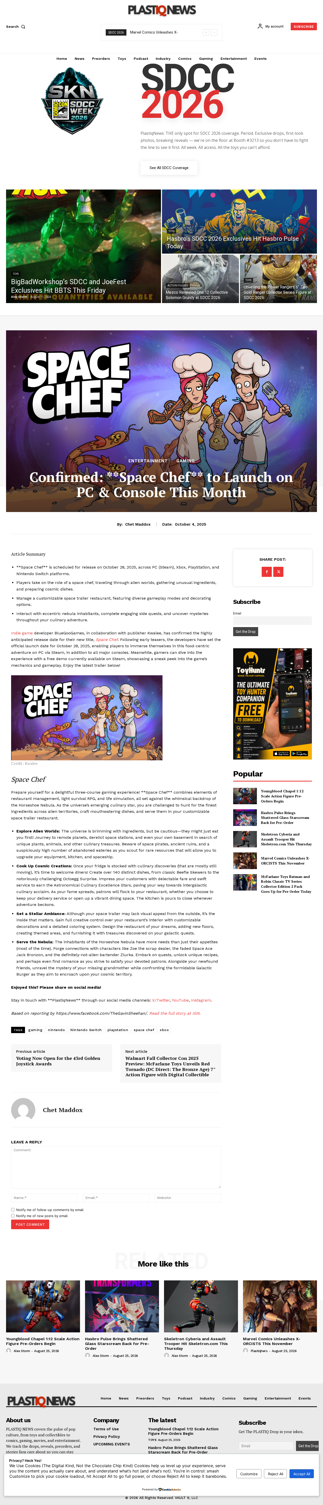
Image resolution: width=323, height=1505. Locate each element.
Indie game (22, 633)
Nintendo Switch (86, 1030)
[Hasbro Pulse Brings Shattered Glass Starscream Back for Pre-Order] (245, 817)
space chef (144, 1030)
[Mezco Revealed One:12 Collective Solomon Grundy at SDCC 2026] (200, 279)
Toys (16, 274)
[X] (278, 572)
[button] (16, 26)
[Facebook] (267, 572)
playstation (117, 1030)
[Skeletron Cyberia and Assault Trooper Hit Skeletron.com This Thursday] (245, 839)
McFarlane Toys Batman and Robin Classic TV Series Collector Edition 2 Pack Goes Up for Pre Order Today (286, 884)
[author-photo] (9, 1351)
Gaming (185, 461)
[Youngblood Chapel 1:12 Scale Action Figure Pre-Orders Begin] (245, 796)
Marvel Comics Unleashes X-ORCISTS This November (285, 861)
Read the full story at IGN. (175, 1013)
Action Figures (178, 285)
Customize (249, 1474)
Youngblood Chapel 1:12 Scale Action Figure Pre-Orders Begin (282, 796)
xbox (164, 1030)
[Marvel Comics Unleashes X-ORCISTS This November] (245, 860)
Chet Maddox (138, 524)
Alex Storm (22, 1351)
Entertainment (148, 461)
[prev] (206, 32)
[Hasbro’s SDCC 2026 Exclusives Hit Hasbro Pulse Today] (239, 222)
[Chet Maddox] (23, 1110)
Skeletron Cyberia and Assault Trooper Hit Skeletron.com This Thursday (286, 839)
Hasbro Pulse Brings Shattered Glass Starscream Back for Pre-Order (285, 817)
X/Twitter (161, 1000)
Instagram (201, 1000)
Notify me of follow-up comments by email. (50, 1210)
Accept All (301, 1474)
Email (237, 613)
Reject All (275, 1474)
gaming (35, 1030)
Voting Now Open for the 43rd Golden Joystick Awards (58, 1061)
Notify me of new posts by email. (42, 1216)
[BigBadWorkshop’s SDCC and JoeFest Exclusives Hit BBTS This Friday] (83, 246)
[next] (214, 32)
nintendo (56, 1030)
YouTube (180, 1000)
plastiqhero (259, 1351)
